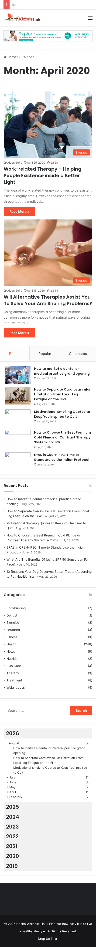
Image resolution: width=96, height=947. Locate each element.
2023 (12, 826)
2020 (22, 57)
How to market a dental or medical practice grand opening (62, 371)
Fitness (12, 637)
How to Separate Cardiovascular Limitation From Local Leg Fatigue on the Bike (62, 394)
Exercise (13, 622)
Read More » (19, 211)
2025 (12, 807)
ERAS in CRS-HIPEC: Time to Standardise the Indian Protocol (61, 457)
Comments (78, 353)
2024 (12, 817)
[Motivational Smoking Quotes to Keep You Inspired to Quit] (18, 418)
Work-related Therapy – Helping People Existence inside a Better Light (42, 175)
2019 (12, 866)
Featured (13, 630)
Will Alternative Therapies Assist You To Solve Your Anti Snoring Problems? (48, 300)
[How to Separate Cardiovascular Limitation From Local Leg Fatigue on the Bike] (18, 395)
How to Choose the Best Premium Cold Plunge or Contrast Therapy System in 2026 (62, 437)
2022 (12, 836)
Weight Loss (16, 687)
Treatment (14, 680)
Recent (15, 353)
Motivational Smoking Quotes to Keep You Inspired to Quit (62, 414)
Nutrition (13, 659)
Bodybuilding (16, 608)
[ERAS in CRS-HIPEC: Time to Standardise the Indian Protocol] (18, 461)
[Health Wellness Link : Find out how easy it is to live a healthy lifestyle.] (22, 18)
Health (11, 644)
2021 (11, 846)
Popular (44, 353)
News (11, 651)
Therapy (13, 673)
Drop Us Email (48, 938)
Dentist (12, 615)
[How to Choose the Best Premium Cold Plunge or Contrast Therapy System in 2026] (18, 439)
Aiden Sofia (14, 162)
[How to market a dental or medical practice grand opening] (18, 375)
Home (11, 57)
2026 (12, 733)
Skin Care (14, 666)
